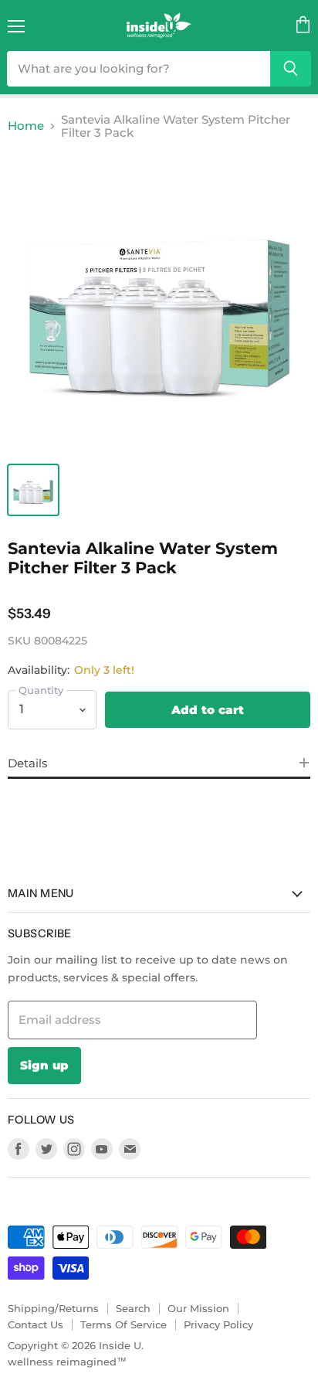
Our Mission (198, 1308)
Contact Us (35, 1324)
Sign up (44, 1065)
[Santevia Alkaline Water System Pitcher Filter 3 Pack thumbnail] (33, 490)
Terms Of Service (123, 1324)
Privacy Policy (218, 1324)
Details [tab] (27, 763)
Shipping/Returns (53, 1308)
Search (133, 1308)
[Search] (290, 69)
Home (26, 125)
